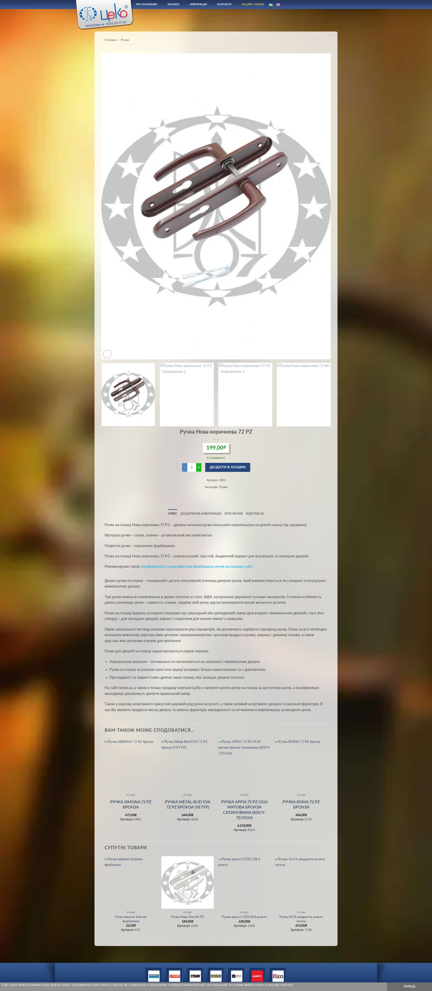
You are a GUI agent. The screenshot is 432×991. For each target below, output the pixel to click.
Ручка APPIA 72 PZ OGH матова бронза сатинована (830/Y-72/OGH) (244, 810)
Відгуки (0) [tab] (255, 513)
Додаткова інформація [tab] (200, 513)
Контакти (224, 4)
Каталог (174, 4)
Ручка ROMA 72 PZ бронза (301, 804)
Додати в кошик (228, 467)
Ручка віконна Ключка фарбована (131, 919)
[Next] (320, 206)
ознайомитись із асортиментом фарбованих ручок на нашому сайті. (197, 566)
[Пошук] (304, 4)
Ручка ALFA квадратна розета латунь (301, 919)
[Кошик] (330, 4)
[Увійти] (315, 4)
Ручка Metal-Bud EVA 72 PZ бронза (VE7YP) (187, 804)
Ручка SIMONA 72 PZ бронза (130, 804)
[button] (107, 354)
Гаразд (409, 986)
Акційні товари (253, 4)
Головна (111, 40)
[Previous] (112, 206)
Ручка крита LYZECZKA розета (244, 917)
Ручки (125, 40)
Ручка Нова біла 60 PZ (187, 917)
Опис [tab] (172, 513)
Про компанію (147, 4)
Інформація (198, 4)
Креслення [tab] (234, 513)
